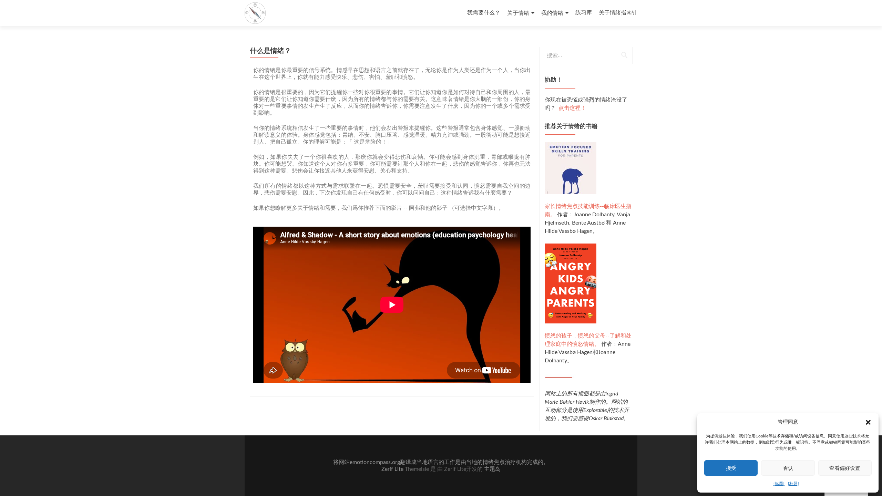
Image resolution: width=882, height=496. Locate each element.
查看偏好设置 (844, 468)
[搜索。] (588, 55)
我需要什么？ (483, 13)
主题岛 (492, 469)
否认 (788, 468)
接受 (731, 468)
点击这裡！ (572, 108)
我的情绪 (552, 13)
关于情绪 (518, 13)
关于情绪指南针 (618, 13)
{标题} (778, 484)
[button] (868, 422)
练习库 (583, 13)
